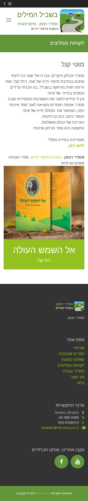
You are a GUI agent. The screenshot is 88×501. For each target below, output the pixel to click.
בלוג (80, 382)
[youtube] (77, 461)
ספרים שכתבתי (71, 353)
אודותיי (78, 347)
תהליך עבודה (73, 371)
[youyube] (10, 3)
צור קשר (77, 377)
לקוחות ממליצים (71, 365)
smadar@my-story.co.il (60, 427)
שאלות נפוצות (73, 359)
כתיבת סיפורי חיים (46, 157)
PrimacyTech (42, 493)
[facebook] (6, 3)
